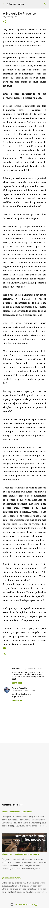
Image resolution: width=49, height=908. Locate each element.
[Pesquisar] (45, 4)
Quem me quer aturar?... (11, 878)
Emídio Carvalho (19, 688)
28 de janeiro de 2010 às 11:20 (23, 690)
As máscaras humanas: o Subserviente (17, 812)
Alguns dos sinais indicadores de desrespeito (20, 854)
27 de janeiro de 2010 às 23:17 (32, 668)
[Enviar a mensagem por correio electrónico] (4, 649)
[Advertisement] (24, 771)
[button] (4, 21)
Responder (17, 683)
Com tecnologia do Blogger (26, 904)
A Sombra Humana (15, 4)
